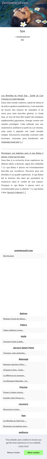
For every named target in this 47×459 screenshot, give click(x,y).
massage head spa (10, 142)
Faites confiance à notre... (13, 330)
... (21, 142)
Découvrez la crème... (12, 409)
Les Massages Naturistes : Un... (15, 381)
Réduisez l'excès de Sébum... (15, 319)
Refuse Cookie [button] (13, 453)
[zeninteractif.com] (23, 13)
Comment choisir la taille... (13, 342)
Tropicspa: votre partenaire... (14, 353)
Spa (22, 40)
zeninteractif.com (23, 37)
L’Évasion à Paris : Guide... (13, 370)
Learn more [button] (23, 446)
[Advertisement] (23, 65)
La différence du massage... (14, 375)
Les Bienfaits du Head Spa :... (15, 421)
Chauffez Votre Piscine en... (14, 398)
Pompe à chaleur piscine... (13, 392)
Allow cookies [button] (33, 453)
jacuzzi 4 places (15, 192)
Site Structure (8, 256)
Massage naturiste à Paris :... (14, 364)
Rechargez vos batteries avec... (15, 426)
